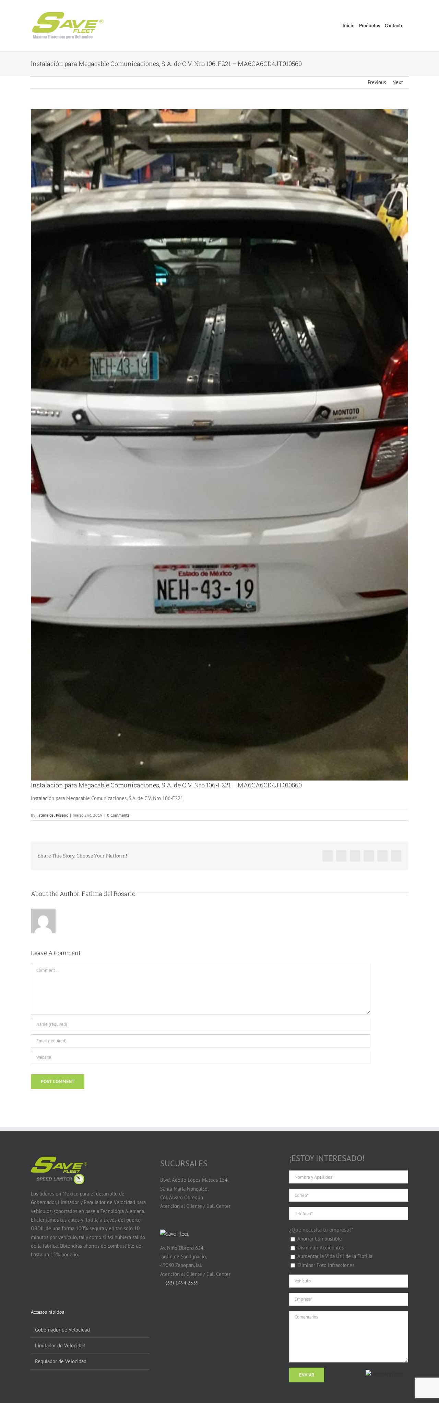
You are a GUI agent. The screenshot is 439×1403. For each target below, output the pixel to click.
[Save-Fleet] (174, 1234)
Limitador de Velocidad (60, 1345)
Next (397, 82)
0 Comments (118, 815)
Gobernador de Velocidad (62, 1329)
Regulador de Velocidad (60, 1361)
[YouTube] (48, 1281)
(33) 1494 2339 (181, 1282)
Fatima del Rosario (52, 815)
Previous (377, 82)
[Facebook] (35, 1281)
